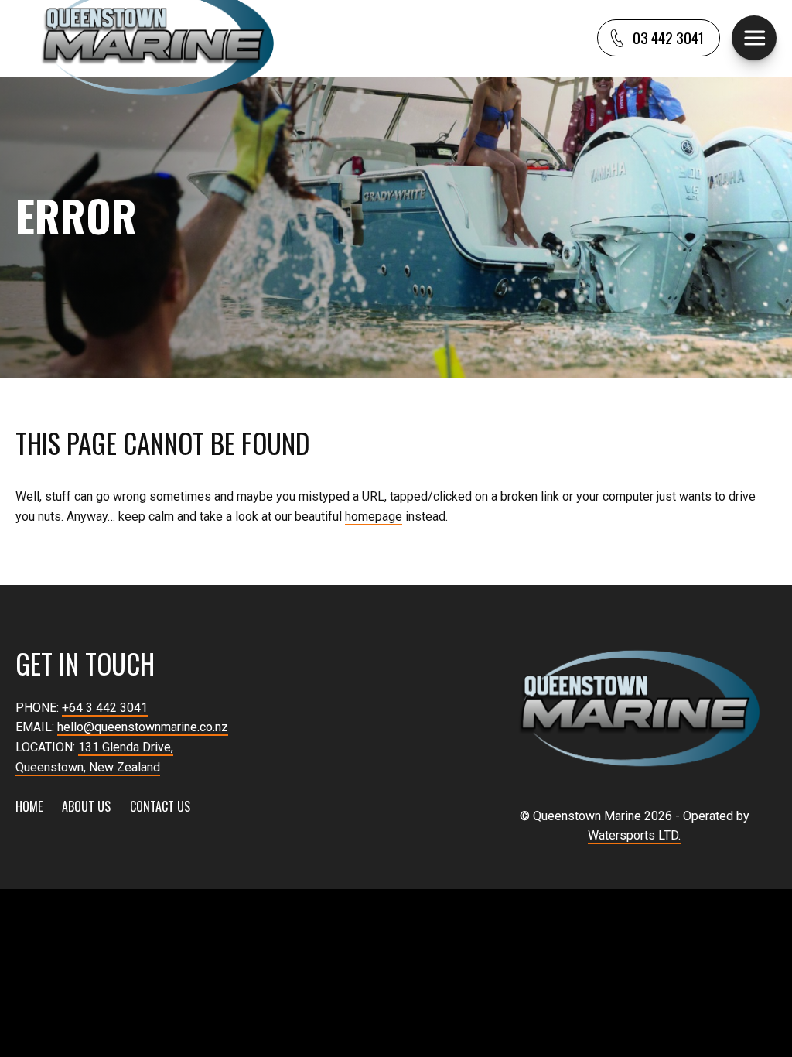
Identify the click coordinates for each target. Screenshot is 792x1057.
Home (29, 806)
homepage (373, 516)
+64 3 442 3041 (105, 707)
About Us (86, 806)
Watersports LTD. (634, 835)
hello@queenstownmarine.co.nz (142, 727)
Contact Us (160, 806)
